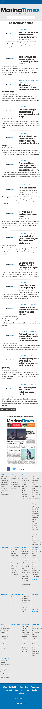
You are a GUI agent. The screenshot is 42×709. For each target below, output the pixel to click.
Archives (18, 690)
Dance (33, 488)
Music (33, 521)
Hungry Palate (25, 559)
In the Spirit (25, 561)
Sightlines (24, 611)
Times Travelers (35, 576)
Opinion (13, 565)
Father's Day (35, 492)
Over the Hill (35, 646)
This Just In (14, 572)
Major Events (35, 513)
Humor (6, 482)
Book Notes (3, 478)
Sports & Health (36, 539)
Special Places (25, 576)
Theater (34, 542)
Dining (24, 547)
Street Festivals (35, 540)
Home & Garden (15, 484)
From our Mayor (15, 563)
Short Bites (24, 574)
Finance (24, 484)
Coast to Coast (5, 547)
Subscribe (24, 687)
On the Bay (3, 666)
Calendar (35, 475)
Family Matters (14, 482)
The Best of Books (5, 494)
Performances (35, 531)
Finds (33, 626)
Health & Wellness (36, 502)
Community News (26, 600)
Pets (2, 624)
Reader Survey (15, 624)
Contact (8, 690)
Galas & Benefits (36, 498)
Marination (35, 565)
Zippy (12, 576)
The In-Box (13, 570)
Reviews (28, 572)
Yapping (3, 647)
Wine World (24, 586)
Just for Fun (35, 509)
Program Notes (4, 490)
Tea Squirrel (25, 578)
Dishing (24, 555)
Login (34, 690)
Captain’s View (25, 596)
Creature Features (36, 486)
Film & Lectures (36, 494)
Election (24, 604)
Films (2, 482)
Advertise (35, 687)
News (23, 594)
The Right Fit (35, 574)
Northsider (35, 640)
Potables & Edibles (36, 533)
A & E (2, 475)
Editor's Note (35, 555)
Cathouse (3, 626)
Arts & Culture (35, 478)
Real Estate (25, 624)
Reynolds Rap (35, 572)
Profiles (34, 647)
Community (25, 598)
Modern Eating (25, 565)
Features (35, 547)
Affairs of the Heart (36, 476)
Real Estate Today (26, 647)
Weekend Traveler (5, 677)
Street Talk (35, 649)
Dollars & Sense (25, 480)
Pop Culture (4, 488)
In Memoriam (4, 594)
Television (3, 492)
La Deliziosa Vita (26, 563)
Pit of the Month (5, 634)
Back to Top (21, 703)
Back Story (34, 549)
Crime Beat (24, 602)
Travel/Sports (5, 658)
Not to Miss (35, 529)
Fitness (34, 579)
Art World (7, 476)
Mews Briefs (3, 632)
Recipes (23, 572)
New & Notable (25, 570)
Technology (24, 496)
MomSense (14, 486)
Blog (27, 690)
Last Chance (35, 511)
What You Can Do (36, 544)
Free (33, 496)
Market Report (25, 632)
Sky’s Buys (3, 638)
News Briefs (24, 606)
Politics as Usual (36, 570)
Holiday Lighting (36, 507)
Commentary (15, 547)
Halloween (34, 500)
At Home (13, 475)
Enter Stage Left (4, 480)
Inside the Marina (36, 561)
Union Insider (35, 651)
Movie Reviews (4, 484)
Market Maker (25, 630)
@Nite (2, 476)
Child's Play (35, 480)
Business (24, 475)
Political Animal (4, 636)
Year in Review (14, 574)
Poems (2, 486)
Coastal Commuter (5, 664)
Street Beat (35, 624)
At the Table (25, 553)
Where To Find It (10, 687)
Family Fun (35, 490)
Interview (34, 563)
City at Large (14, 549)
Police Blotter (25, 608)
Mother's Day (35, 515)
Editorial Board (14, 555)
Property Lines (25, 634)
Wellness (13, 488)
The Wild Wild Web (26, 498)
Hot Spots (24, 557)
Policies (21, 693)
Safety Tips (24, 610)
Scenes (38, 647)
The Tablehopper (26, 584)
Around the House (15, 476)
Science (23, 490)
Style (18, 486)
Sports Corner (4, 668)
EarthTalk (24, 482)
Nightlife (34, 527)
